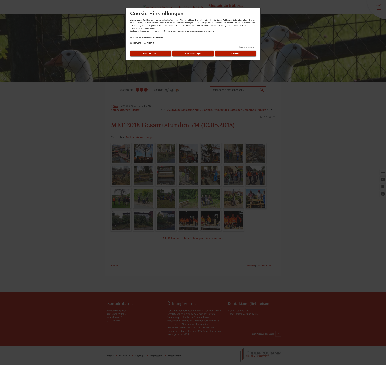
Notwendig (138, 43)
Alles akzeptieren (150, 54)
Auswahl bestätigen (193, 54)
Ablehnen (235, 54)
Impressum (135, 37)
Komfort (150, 43)
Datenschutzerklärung (152, 37)
